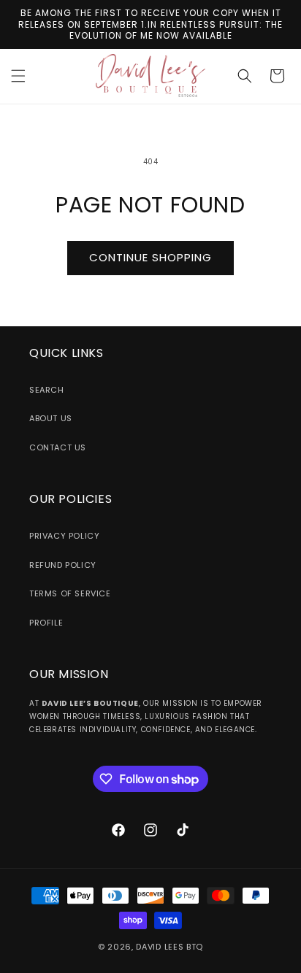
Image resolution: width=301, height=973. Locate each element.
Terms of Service (70, 593)
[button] (18, 76)
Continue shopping (150, 257)
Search (46, 390)
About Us (50, 418)
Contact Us (57, 447)
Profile (46, 622)
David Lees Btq (169, 947)
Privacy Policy (64, 536)
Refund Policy (62, 565)
